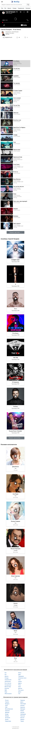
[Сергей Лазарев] (3, 33)
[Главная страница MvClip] (15, 2)
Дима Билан (15, 466)
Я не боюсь (11, 33)
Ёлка (15, 658)
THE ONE (15, 357)
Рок (5, 8)
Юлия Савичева (15, 576)
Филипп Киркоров (15, 548)
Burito (15, 630)
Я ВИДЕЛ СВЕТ (15, 259)
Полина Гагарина (15, 521)
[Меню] (2, 1)
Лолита (15, 603)
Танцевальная (21, 8)
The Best (15, 406)
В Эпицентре (15, 382)
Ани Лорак (15, 494)
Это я (15, 308)
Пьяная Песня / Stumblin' (15, 431)
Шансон (9, 8)
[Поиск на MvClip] (28, 4)
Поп (2, 8)
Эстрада (14, 8)
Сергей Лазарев (15, 31)
